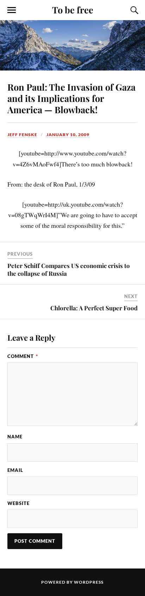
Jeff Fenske (22, 134)
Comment (22, 356)
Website (18, 503)
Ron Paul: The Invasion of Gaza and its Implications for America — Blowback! (71, 98)
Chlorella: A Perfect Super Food (94, 308)
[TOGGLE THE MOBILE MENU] (11, 10)
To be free (72, 10)
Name (15, 436)
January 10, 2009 (67, 134)
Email (15, 470)
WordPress (88, 582)
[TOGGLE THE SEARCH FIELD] (133, 10)
